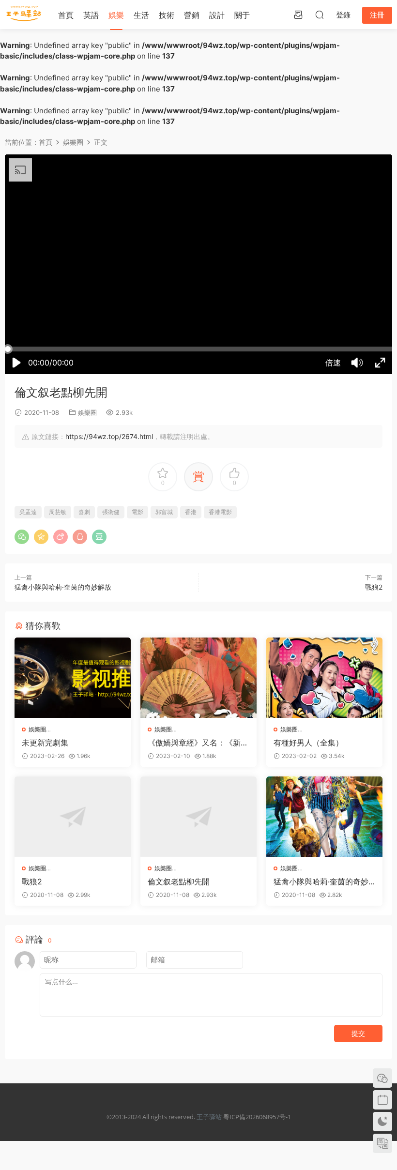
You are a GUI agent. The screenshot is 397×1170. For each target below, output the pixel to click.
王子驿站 (209, 1116)
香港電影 (220, 512)
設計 (217, 15)
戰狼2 (373, 587)
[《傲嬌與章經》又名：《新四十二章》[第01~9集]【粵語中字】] (198, 678)
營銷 (191, 15)
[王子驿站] (24, 14)
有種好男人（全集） (308, 742)
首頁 (66, 15)
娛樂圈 (87, 412)
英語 (91, 15)
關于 (242, 15)
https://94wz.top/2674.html (109, 436)
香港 (191, 512)
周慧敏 (57, 512)
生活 (141, 15)
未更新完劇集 (45, 742)
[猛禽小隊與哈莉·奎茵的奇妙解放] (324, 816)
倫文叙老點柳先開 (179, 881)
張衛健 (111, 512)
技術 (166, 15)
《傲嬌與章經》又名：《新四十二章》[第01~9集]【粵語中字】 (198, 742)
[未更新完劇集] (73, 678)
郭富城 (164, 512)
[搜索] (319, 14)
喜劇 (84, 512)
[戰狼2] (73, 816)
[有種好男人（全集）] (324, 678)
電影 (137, 512)
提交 (358, 1033)
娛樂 (116, 15)
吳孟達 (28, 512)
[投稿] (298, 14)
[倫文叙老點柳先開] (198, 816)
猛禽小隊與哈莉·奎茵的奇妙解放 (63, 587)
